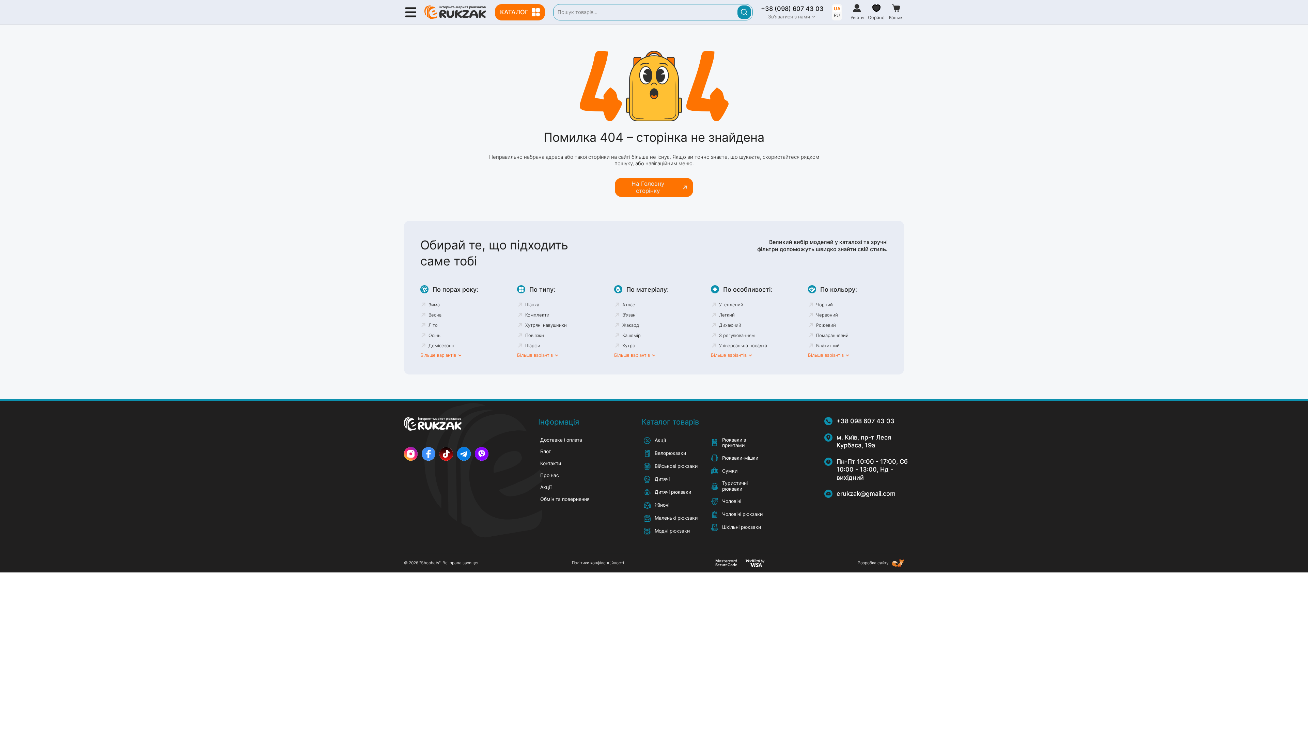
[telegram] (464, 454)
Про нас (549, 475)
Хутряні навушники (546, 325)
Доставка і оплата (561, 440)
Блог (545, 451)
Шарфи (532, 345)
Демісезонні (442, 345)
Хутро (628, 345)
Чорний (824, 304)
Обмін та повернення (565, 499)
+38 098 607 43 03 (865, 421)
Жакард (630, 325)
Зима (434, 304)
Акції (545, 487)
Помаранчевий (832, 335)
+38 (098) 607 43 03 (792, 8)
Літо (433, 325)
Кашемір (631, 335)
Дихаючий (730, 325)
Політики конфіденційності (598, 562)
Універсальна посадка (743, 345)
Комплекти (537, 315)
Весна (435, 315)
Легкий (727, 315)
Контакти (550, 463)
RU (837, 15)
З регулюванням (737, 335)
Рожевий (826, 325)
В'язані (629, 315)
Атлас (628, 304)
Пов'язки (534, 335)
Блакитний (828, 345)
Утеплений (731, 304)
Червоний (827, 315)
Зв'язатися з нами (789, 16)
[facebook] (428, 454)
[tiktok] (446, 454)
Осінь (434, 335)
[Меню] (410, 12)
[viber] (481, 454)
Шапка (532, 304)
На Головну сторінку (648, 187)
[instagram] (411, 454)
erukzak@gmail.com (866, 493)
